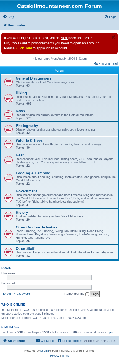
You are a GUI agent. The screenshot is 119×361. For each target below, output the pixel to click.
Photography (27, 126)
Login (6, 268)
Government (26, 191)
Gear (20, 155)
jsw (111, 332)
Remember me (74, 293)
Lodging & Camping (33, 173)
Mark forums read (106, 63)
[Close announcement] (113, 37)
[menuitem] (8, 17)
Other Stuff (25, 248)
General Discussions (33, 78)
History (22, 212)
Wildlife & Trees (29, 140)
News (20, 111)
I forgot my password (15, 293)
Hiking (21, 93)
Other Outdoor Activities (36, 227)
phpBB (44, 350)
